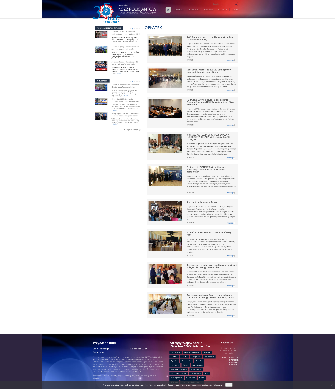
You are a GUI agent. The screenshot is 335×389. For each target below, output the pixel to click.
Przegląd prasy (193, 9)
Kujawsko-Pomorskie (191, 352)
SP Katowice (190, 378)
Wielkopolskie (196, 369)
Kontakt (235, 9)
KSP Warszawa (196, 373)
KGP (206, 373)
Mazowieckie (209, 357)
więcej (115, 43)
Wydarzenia (208, 9)
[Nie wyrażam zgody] (331, 385)
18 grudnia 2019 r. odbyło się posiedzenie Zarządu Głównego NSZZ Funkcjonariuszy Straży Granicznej (211, 102)
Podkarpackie (186, 361)
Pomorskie (175, 365)
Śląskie (185, 365)
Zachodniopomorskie (178, 373)
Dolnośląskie (175, 352)
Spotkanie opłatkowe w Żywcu (202, 202)
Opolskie (174, 361)
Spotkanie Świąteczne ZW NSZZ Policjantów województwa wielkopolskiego (209, 70)
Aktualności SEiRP (138, 348)
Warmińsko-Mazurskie (179, 369)
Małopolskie (196, 357)
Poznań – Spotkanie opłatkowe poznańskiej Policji (209, 233)
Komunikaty (222, 9)
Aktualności (178, 9)
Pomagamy (98, 352)
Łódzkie (184, 357)
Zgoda (228, 385)
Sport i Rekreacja (101, 348)
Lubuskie (174, 357)
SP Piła (201, 378)
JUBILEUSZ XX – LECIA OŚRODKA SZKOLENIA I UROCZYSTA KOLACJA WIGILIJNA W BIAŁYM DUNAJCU (208, 137)
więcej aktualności (131, 130)
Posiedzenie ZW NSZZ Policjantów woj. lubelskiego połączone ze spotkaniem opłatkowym (206, 169)
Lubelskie (206, 352)
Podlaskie (199, 361)
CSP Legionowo (176, 378)
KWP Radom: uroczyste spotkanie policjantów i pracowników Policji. (210, 38)
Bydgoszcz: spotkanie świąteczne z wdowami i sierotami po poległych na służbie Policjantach (210, 296)
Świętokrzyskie (197, 365)
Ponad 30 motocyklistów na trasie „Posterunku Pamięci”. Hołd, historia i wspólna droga (125, 87)
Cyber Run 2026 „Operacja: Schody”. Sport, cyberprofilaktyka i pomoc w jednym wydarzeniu (125, 101)
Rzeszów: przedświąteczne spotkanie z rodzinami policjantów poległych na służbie (212, 266)
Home (168, 10)
